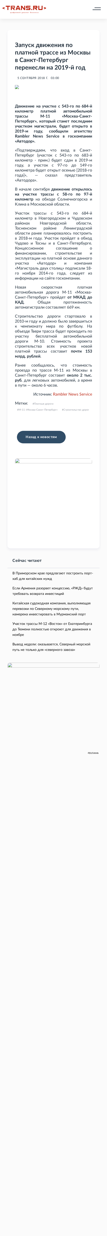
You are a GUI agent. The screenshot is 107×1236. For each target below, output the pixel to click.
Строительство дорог (76, 410)
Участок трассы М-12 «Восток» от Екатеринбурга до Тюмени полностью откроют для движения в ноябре (52, 629)
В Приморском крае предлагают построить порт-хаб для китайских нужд (52, 576)
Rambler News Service (72, 394)
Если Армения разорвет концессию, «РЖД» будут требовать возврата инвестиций (52, 591)
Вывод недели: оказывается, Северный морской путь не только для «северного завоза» (51, 647)
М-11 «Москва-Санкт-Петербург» (38, 410)
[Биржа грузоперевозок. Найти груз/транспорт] (24, 9)
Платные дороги (44, 404)
